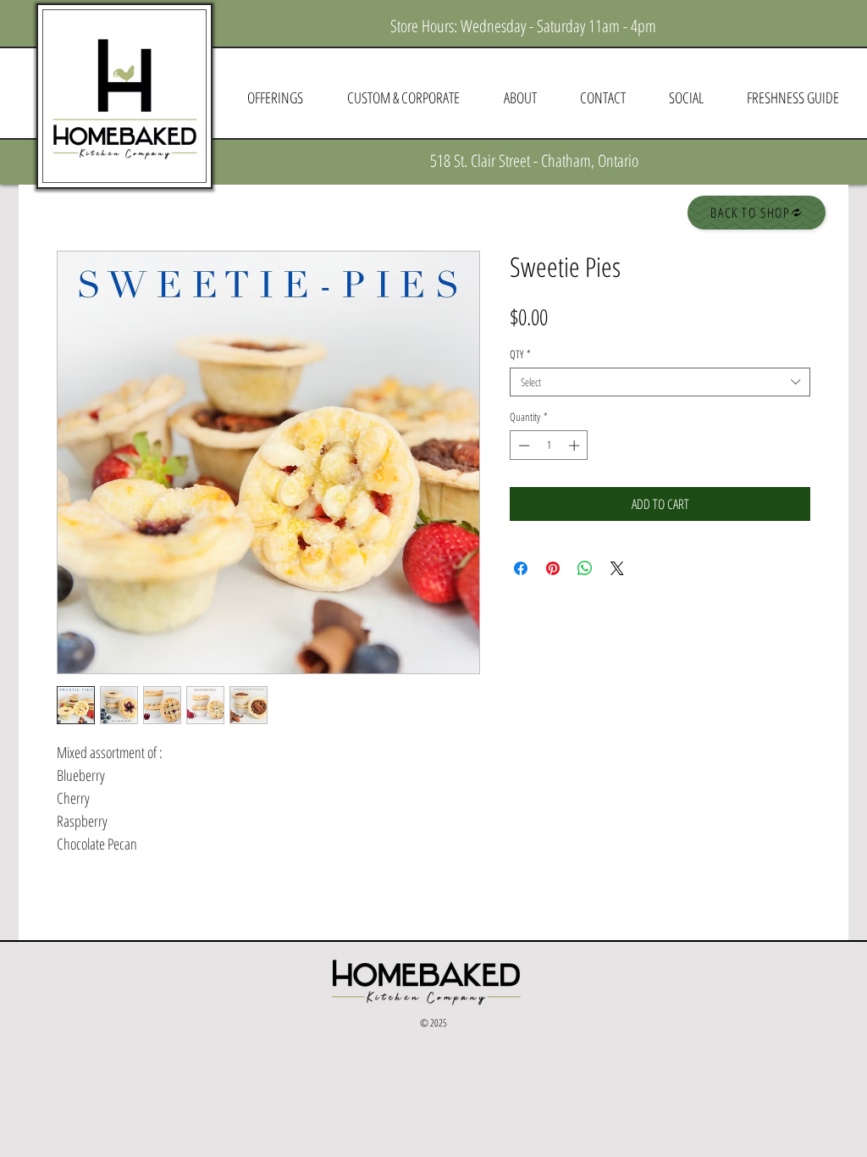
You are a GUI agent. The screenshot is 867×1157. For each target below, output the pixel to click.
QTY (520, 354)
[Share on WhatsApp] (585, 568)
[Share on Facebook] (521, 568)
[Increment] (576, 445)
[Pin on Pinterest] (553, 568)
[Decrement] (522, 445)
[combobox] (660, 382)
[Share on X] (617, 568)
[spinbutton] (549, 445)
